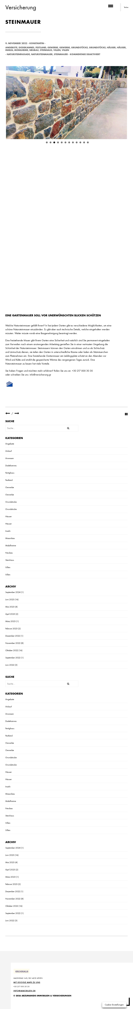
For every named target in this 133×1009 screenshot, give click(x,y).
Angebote (11, 48)
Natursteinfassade (18, 54)
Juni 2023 (9, 599)
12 (88, 141)
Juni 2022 (9, 664)
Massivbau (10, 538)
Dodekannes (26, 48)
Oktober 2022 (11, 650)
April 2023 (10, 614)
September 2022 (12, 657)
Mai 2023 (9, 606)
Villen (56, 50)
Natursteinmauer (42, 54)
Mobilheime (21, 50)
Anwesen (9, 458)
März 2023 (10, 621)
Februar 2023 (11, 628)
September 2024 (12, 592)
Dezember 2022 (12, 635)
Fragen (19, 370)
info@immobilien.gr (24, 990)
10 (80, 141)
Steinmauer (61, 54)
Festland (41, 48)
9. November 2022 (16, 43)
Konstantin (36, 43)
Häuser (111, 48)
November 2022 (12, 643)
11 (84, 141)
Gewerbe (53, 48)
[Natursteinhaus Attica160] (7, 413)
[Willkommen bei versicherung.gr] (17, 413)
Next (122, 102)
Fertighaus (9, 472)
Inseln (9, 50)
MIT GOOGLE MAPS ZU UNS (26, 982)
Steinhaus (46, 50)
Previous (11, 102)
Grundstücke (79, 48)
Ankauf (8, 450)
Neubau (34, 50)
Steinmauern (44, 348)
